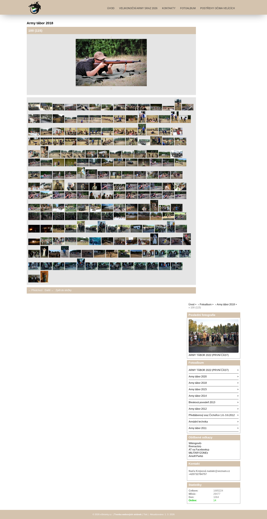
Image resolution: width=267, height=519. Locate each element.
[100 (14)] (187, 109)
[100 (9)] (132, 109)
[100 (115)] (119, 198)
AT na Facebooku (198, 449)
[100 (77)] (132, 165)
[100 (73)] (83, 165)
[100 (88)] (103, 178)
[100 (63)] (115, 157)
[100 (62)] (103, 157)
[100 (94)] (176, 178)
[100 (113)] (95, 198)
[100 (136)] (58, 219)
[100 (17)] (58, 122)
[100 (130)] (144, 210)
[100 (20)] (95, 122)
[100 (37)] (132, 134)
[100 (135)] (46, 219)
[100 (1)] (34, 109)
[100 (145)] (168, 219)
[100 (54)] (168, 144)
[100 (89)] (115, 178)
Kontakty (169, 8)
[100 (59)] (67, 157)
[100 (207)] (176, 269)
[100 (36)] (119, 134)
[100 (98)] (70, 189)
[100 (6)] (95, 109)
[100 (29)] (34, 134)
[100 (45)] (58, 144)
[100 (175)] (132, 244)
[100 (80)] (168, 165)
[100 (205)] (152, 269)
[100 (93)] (164, 178)
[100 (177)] (154, 244)
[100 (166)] (34, 244)
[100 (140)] (107, 219)
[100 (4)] (70, 109)
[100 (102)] (119, 189)
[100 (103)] (132, 189)
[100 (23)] (132, 122)
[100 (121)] (34, 210)
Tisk (145, 514)
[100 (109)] (46, 198)
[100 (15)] (34, 122)
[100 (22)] (119, 122)
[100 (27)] (175, 122)
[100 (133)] (176, 210)
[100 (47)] (83, 144)
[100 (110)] (58, 198)
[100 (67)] (164, 157)
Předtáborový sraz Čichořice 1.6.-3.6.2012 (212, 415)
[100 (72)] (70, 165)
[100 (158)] (160, 231)
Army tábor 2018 (226, 304)
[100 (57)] (44, 157)
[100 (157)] (148, 231)
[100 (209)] (44, 281)
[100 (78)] (144, 165)
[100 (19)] (83, 122)
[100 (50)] (119, 144)
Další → (49, 290)
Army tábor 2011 (198, 428)
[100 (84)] (58, 178)
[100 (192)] (160, 256)
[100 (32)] (70, 134)
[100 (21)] (107, 122)
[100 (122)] (46, 210)
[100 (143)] (144, 219)
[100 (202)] (115, 269)
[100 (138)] (83, 219)
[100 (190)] (136, 256)
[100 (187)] (99, 256)
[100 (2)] (46, 109)
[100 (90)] (128, 178)
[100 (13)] (178, 109)
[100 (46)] (70, 144)
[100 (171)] (83, 244)
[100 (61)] (91, 157)
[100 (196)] (46, 269)
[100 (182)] (44, 256)
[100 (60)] (79, 157)
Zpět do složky (64, 290)
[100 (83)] (46, 178)
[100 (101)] (107, 189)
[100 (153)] (101, 231)
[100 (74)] (95, 165)
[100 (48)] (95, 144)
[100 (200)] (91, 269)
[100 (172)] (95, 244)
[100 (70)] (46, 165)
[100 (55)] (180, 144)
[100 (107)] (180, 189)
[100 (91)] (140, 178)
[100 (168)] (46, 244)
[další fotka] (111, 88)
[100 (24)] (142, 122)
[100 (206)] (164, 269)
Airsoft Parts (195, 456)
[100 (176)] (144, 244)
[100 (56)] (34, 157)
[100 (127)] (107, 210)
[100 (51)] (132, 144)
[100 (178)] (164, 244)
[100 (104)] (144, 189)
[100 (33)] (83, 134)
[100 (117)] (144, 198)
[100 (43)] (34, 144)
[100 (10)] (144, 109)
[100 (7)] (107, 109)
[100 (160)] (181, 231)
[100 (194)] (185, 256)
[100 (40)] (164, 134)
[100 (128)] (119, 210)
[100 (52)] (144, 144)
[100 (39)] (152, 134)
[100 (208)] (34, 281)
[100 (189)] (124, 256)
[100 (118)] (156, 198)
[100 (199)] (81, 269)
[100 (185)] (75, 256)
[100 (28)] (185, 122)
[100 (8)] (119, 109)
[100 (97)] (58, 189)
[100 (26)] (164, 122)
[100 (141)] (119, 219)
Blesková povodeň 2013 (202, 402)
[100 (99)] (83, 189)
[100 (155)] (124, 231)
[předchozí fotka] (111, 37)
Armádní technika (198, 421)
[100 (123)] (58, 210)
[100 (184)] (65, 256)
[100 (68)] (176, 157)
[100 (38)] (142, 134)
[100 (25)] (152, 122)
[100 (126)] (95, 210)
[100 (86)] (81, 178)
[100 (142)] (132, 219)
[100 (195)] (34, 269)
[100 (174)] (119, 244)
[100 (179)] (176, 244)
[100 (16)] (46, 122)
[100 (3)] (58, 109)
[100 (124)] (70, 210)
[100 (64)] (128, 157)
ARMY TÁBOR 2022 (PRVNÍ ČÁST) (209, 355)
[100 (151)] (81, 231)
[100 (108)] (34, 198)
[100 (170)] (70, 244)
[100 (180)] (187, 244)
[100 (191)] (148, 256)
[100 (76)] (119, 165)
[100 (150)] (70, 231)
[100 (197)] (58, 269)
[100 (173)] (107, 244)
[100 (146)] (180, 219)
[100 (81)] (180, 165)
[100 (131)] (154, 210)
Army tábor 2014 (198, 396)
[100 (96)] (46, 189)
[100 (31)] (58, 134)
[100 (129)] (132, 210)
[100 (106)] (168, 189)
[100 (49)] (107, 144)
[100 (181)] (34, 256)
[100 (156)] (136, 231)
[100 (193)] (173, 256)
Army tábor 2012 (198, 409)
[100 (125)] (83, 210)
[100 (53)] (156, 144)
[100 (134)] (34, 219)
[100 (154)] (112, 231)
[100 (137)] (70, 219)
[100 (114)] (107, 198)
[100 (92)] (152, 178)
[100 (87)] (91, 178)
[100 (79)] (156, 165)
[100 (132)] (164, 210)
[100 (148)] (46, 231)
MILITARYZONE (198, 453)
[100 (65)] (140, 157)
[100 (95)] (34, 189)
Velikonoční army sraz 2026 (138, 8)
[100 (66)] (152, 157)
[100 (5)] (83, 109)
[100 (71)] (58, 165)
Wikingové (194, 443)
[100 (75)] (107, 165)
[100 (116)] (132, 198)
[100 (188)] (112, 256)
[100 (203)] (128, 269)
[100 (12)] (168, 109)
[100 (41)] (176, 134)
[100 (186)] (87, 256)
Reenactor (194, 446)
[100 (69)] (34, 165)
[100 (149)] (58, 231)
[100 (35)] (107, 134)
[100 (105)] (156, 189)
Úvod (110, 8)
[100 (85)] (70, 178)
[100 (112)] (83, 198)
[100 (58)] (54, 157)
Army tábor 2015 (198, 389)
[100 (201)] (103, 269)
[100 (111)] (70, 198)
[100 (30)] (46, 134)
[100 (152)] (91, 231)
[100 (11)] (156, 109)
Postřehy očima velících (217, 8)
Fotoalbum (188, 8)
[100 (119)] (168, 198)
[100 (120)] (180, 198)
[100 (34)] (95, 134)
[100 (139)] (95, 219)
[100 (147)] (34, 231)
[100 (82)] (34, 178)
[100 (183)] (54, 256)
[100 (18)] (70, 122)
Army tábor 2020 (198, 376)
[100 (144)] (156, 219)
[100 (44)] (46, 144)
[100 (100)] (95, 189)
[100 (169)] (58, 244)
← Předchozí (35, 290)
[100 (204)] (140, 269)
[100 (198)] (70, 269)
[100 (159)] (171, 231)
